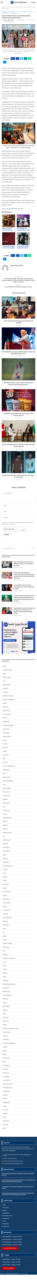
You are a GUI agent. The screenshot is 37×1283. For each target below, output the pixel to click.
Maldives (5, 1095)
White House (6, 991)
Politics (5, 880)
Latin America (7, 902)
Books (4, 1061)
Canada (5, 877)
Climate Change (7, 943)
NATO (4, 673)
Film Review (6, 847)
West (4, 1013)
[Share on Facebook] (17, 58)
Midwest (5, 1010)
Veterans (5, 821)
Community (6, 1080)
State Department (8, 866)
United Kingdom (7, 670)
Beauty (5, 666)
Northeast (6, 1017)
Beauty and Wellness (9, 699)
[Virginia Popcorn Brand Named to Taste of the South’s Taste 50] (18, 400)
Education (6, 884)
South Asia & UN (7, 1084)
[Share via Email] (4, 62)
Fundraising (6, 732)
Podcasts (5, 999)
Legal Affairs (6, 851)
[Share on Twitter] (21, 58)
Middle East (6, 899)
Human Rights (7, 788)
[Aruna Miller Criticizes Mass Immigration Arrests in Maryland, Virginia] (7, 587)
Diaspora (5, 825)
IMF (4, 950)
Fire (4, 806)
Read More (12, 1150)
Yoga (4, 928)
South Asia (6, 1121)
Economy (5, 1069)
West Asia (5, 707)
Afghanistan (6, 1091)
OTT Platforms (7, 714)
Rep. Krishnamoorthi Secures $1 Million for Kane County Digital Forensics (23, 563)
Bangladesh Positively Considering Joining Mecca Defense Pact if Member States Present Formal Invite (24, 610)
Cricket (5, 718)
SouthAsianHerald (23, 1273)
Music (4, 976)
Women (5, 969)
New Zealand (6, 677)
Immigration (6, 1065)
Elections (5, 843)
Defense (5, 954)
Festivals (5, 747)
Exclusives (6, 1072)
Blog (4, 1128)
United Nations (7, 995)
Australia (5, 921)
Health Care (6, 721)
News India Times (9, 20)
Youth (4, 854)
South (4, 1002)
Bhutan (5, 1098)
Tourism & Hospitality (9, 958)
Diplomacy (6, 1021)
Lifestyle (5, 1036)
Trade (4, 965)
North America (7, 891)
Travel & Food (7, 1032)
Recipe (5, 751)
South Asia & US (7, 1087)
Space (5, 888)
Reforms (5, 829)
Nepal (4, 1106)
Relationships (6, 684)
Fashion (5, 869)
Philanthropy (6, 710)
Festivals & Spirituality (9, 1043)
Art (4, 836)
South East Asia (7, 917)
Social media (6, 795)
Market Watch (7, 840)
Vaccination (6, 803)
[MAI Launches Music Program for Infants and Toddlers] (18, 308)
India (4, 1117)
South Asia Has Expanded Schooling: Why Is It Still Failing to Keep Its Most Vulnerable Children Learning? (24, 575)
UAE (4, 758)
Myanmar (5, 688)
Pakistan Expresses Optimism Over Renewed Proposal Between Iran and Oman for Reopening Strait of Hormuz (24, 598)
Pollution (5, 799)
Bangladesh (6, 1102)
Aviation (5, 744)
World (4, 1054)
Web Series (6, 729)
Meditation (6, 925)
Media (4, 936)
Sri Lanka (5, 1109)
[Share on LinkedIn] (25, 58)
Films (4, 873)
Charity (5, 814)
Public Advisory (7, 832)
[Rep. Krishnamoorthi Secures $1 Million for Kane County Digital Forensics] (7, 564)
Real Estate (6, 769)
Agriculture (6, 862)
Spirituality (6, 1039)
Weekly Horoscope (8, 695)
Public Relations (7, 817)
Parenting (5, 980)
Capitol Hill (6, 988)
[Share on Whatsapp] (29, 58)
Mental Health (7, 736)
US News (5, 1124)
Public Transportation (9, 766)
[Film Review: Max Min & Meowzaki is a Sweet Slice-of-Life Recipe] (18, 462)
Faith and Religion (8, 781)
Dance (5, 740)
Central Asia (6, 910)
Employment (6, 777)
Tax (4, 681)
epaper (5, 703)
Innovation (6, 755)
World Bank (6, 947)
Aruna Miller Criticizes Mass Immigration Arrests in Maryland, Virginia (24, 586)
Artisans (5, 973)
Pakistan (5, 1113)
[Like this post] (13, 58)
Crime (4, 962)
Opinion (5, 1047)
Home (3, 7)
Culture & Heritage (8, 725)
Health (5, 1024)
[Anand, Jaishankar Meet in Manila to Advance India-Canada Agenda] (18, 431)
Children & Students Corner (10, 1028)
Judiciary (5, 692)
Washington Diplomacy (9, 984)
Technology (6, 1058)
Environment (6, 792)
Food (4, 784)
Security (5, 858)
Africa (4, 906)
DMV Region (6, 1006)
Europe (5, 895)
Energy (5, 939)
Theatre (5, 762)
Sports (5, 1050)
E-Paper (33, 2)
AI (3, 932)
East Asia (5, 914)
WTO (4, 773)
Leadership (6, 810)
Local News (6, 1076)
